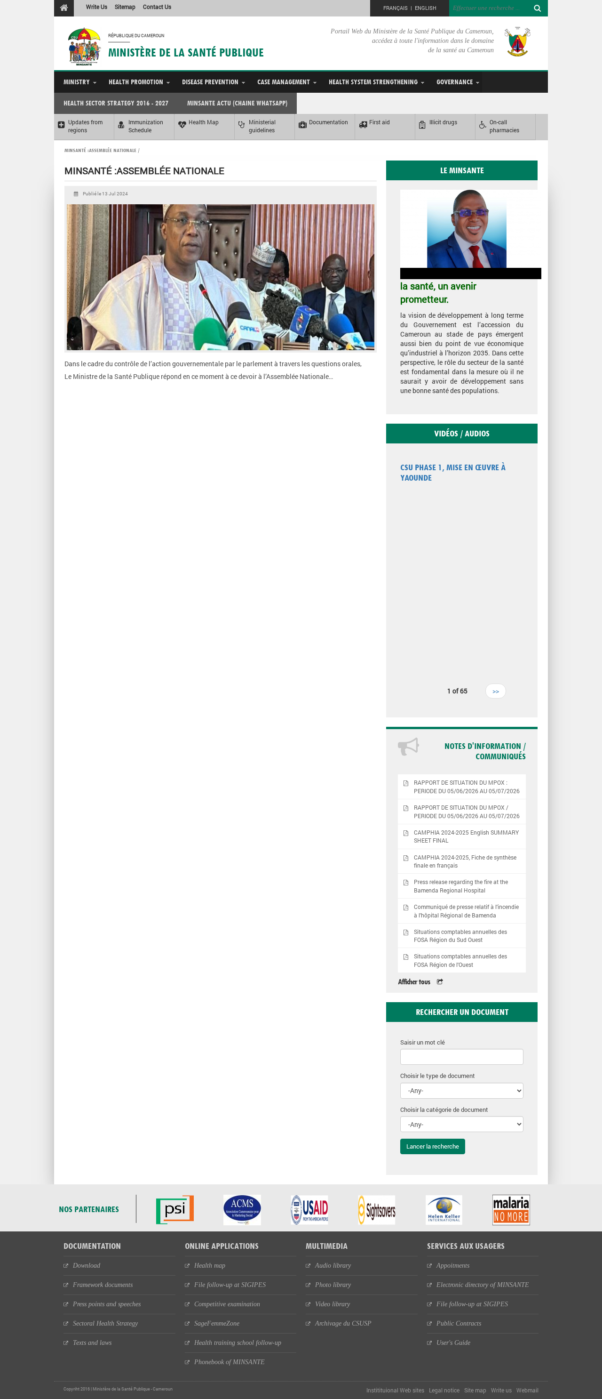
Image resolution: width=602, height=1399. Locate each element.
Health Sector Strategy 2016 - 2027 (115, 102)
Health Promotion (136, 81)
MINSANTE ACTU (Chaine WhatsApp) (237, 102)
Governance (454, 81)
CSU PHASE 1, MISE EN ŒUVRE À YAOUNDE (453, 472)
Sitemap (125, 6)
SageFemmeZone (216, 1323)
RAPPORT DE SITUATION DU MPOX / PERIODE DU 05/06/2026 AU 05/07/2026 (467, 812)
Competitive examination (227, 1304)
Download (86, 1265)
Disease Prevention (210, 81)
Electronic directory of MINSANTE (482, 1284)
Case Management (283, 81)
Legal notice (444, 1390)
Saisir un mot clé (422, 1042)
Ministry (76, 81)
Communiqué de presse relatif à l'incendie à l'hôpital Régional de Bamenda (466, 911)
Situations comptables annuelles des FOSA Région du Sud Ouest (460, 936)
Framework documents (103, 1284)
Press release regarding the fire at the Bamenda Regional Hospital (461, 886)
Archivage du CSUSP (343, 1323)
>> (495, 690)
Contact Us (157, 6)
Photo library (333, 1284)
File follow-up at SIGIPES (230, 1284)
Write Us (96, 6)
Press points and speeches (107, 1304)
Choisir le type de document (437, 1075)
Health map (209, 1265)
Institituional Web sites (395, 1390)
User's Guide (453, 1342)
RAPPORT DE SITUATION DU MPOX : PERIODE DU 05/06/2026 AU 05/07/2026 (467, 787)
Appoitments (452, 1265)
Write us (501, 1390)
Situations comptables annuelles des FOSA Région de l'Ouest (460, 960)
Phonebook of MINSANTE (229, 1362)
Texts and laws (92, 1342)
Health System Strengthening (373, 81)
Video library (332, 1304)
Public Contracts (458, 1323)
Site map (475, 1390)
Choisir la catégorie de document (444, 1109)
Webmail (527, 1390)
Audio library (333, 1265)
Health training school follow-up (237, 1342)
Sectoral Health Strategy (105, 1323)
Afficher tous (414, 982)
